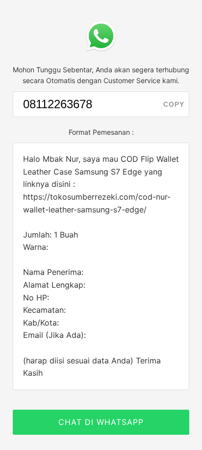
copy (173, 104)
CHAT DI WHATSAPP (101, 422)
